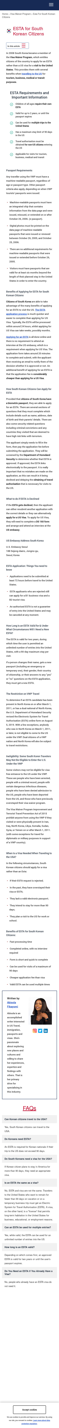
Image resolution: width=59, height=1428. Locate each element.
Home (5, 13)
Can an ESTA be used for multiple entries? (28, 1227)
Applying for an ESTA (17, 336)
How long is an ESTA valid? (20, 1247)
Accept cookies (29, 1409)
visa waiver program (20, 13)
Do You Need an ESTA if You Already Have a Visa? (28, 1272)
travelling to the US (32, 73)
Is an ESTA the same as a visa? (21, 1182)
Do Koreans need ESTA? (18, 1139)
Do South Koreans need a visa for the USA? (28, 1158)
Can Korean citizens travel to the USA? (26, 1119)
